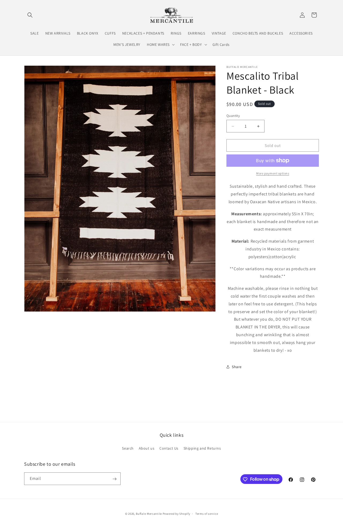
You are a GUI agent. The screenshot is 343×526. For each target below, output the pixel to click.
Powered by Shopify (176, 514)
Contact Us (168, 448)
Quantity (233, 115)
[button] (30, 15)
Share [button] (237, 366)
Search (128, 448)
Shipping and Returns (202, 448)
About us (147, 448)
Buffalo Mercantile (149, 514)
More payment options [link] (272, 173)
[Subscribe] (114, 479)
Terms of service (206, 513)
